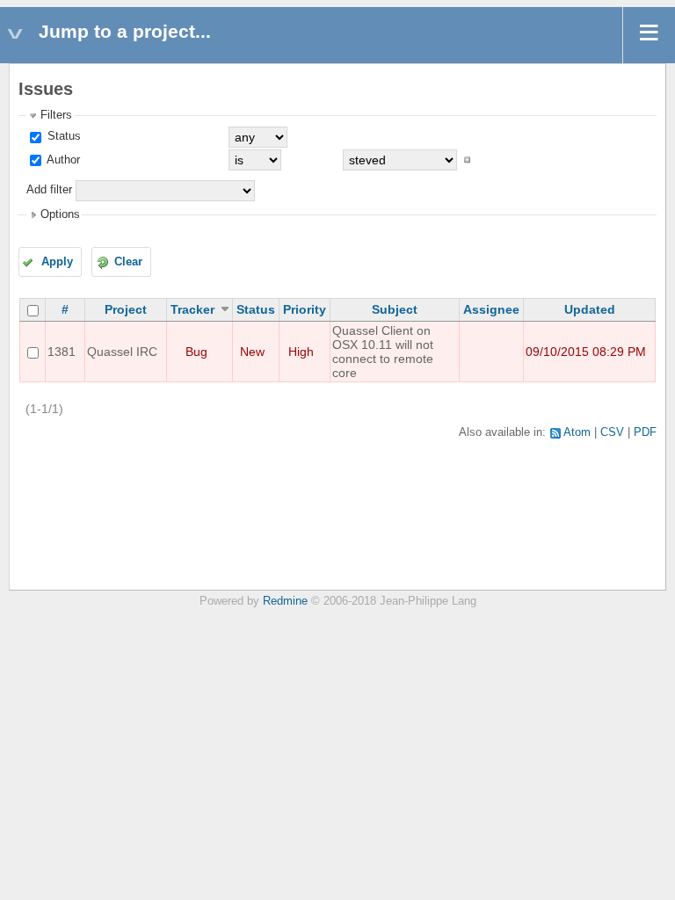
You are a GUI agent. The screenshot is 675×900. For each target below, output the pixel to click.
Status (62, 136)
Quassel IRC (122, 352)
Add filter (49, 190)
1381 (61, 352)
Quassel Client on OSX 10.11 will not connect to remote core (382, 351)
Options (60, 214)
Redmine (285, 601)
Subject (394, 309)
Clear (128, 262)
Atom (577, 432)
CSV (612, 432)
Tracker (192, 309)
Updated (589, 309)
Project (126, 309)
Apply (57, 262)
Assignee (491, 309)
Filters (56, 115)
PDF (645, 432)
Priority (304, 309)
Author (62, 160)
